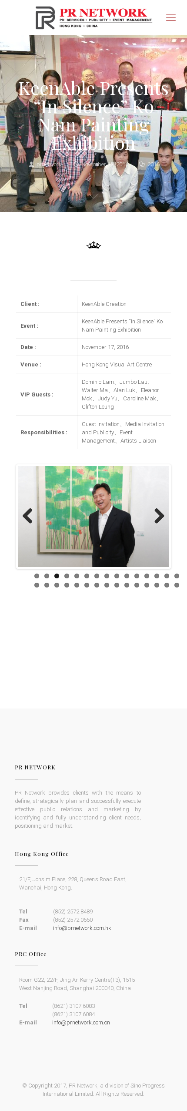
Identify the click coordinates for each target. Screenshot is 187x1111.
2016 (153, 164)
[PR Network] (93, 17)
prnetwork (49, 164)
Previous (31, 516)
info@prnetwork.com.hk (82, 928)
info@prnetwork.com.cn (81, 1022)
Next (156, 516)
